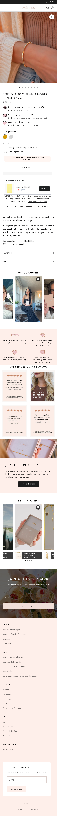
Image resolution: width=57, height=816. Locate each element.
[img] (42, 386)
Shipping (6, 639)
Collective (7, 754)
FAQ (4, 722)
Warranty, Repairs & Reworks (15, 634)
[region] (28, 47)
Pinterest (6, 703)
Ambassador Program (12, 708)
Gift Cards (7, 643)
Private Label (8, 750)
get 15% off (28, 606)
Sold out (27, 168)
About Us (7, 690)
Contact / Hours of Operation (15, 666)
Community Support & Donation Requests (20, 676)
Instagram (7, 694)
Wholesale (7, 671)
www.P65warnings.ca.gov (37, 202)
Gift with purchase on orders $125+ (24, 2)
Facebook (7, 699)
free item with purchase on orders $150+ (27, 107)
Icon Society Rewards (12, 662)
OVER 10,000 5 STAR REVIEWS (28, 367)
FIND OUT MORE (28, 484)
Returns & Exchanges (11, 630)
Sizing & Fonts (8, 727)
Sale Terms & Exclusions (13, 657)
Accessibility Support (11, 736)
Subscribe (16, 789)
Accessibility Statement (12, 731)
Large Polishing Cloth (24, 187)
